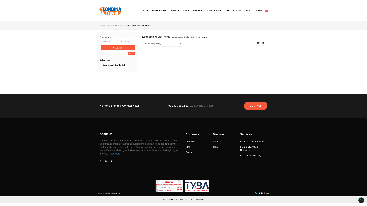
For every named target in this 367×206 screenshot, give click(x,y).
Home (216, 141)
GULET (146, 11)
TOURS (186, 11)
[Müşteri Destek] (361, 200)
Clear (131, 53)
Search (118, 48)
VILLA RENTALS (214, 11)
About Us (190, 141)
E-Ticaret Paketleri (182, 200)
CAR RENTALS (198, 11)
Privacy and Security (250, 155)
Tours (215, 147)
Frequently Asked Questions (249, 148)
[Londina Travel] (110, 10)
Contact (190, 152)
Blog (188, 147)
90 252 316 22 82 (178, 105)
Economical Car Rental (114, 65)
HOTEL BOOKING (160, 11)
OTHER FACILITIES (232, 11)
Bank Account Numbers (252, 141)
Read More (114, 153)
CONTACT (248, 11)
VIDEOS (258, 11)
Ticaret (168, 200)
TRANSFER (175, 11)
